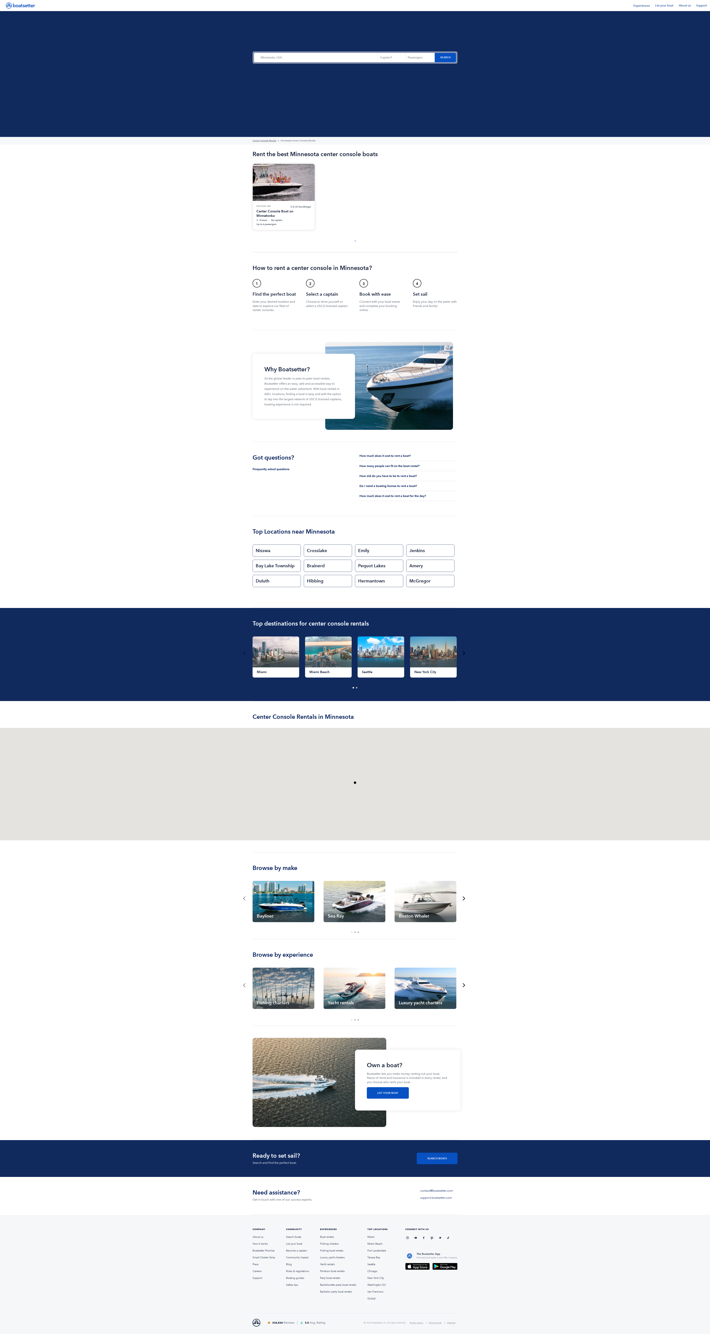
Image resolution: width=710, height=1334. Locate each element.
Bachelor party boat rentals (336, 1291)
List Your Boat (387, 1093)
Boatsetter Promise (264, 1250)
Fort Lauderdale (376, 1250)
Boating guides (295, 1278)
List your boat (664, 5)
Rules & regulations (297, 1271)
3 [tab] (358, 932)
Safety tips (292, 1284)
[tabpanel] (276, 657)
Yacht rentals (327, 1264)
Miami (371, 1237)
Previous (244, 653)
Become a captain (296, 1250)
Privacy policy (416, 1322)
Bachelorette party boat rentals (338, 1284)
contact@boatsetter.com (436, 1190)
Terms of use (435, 1322)
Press (255, 1264)
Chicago (372, 1271)
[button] (355, 782)
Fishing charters (329, 1243)
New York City (375, 1278)
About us (685, 5)
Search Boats (437, 1158)
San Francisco (375, 1291)
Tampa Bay (373, 1257)
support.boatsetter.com (436, 1197)
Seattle (371, 1264)
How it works (260, 1243)
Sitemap (451, 1322)
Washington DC (376, 1284)
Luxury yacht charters (332, 1257)
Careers (257, 1271)
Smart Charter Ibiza (264, 1257)
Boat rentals (327, 1237)
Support (701, 5)
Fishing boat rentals (331, 1250)
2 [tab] (357, 688)
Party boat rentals (330, 1278)
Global (371, 1298)
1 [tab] (353, 688)
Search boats (293, 1237)
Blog (289, 1264)
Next (464, 653)
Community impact (297, 1257)
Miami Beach (375, 1243)
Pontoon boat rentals (332, 1271)
